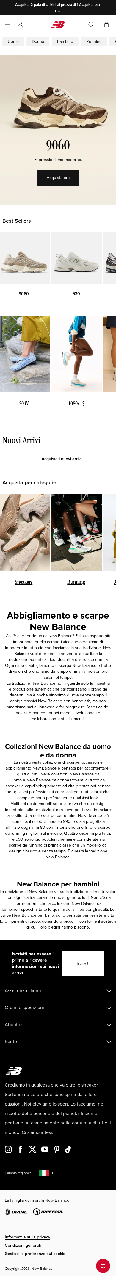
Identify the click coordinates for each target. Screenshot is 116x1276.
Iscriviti (83, 963)
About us (14, 1025)
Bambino (65, 41)
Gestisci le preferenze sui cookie (35, 1253)
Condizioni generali (23, 1245)
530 (76, 293)
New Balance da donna (47, 780)
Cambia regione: (18, 1173)
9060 (24, 293)
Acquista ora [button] (58, 177)
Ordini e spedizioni (24, 1007)
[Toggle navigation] (7, 24)
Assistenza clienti (23, 991)
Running (94, 41)
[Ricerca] (91, 24)
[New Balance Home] (58, 24)
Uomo (13, 41)
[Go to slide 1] (56, 11)
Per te (11, 1042)
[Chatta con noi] (103, 1266)
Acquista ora (89, 4)
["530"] (76, 258)
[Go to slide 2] (60, 11)
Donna (38, 41)
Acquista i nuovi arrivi (61, 458)
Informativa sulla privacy (27, 1237)
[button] (20, 24)
